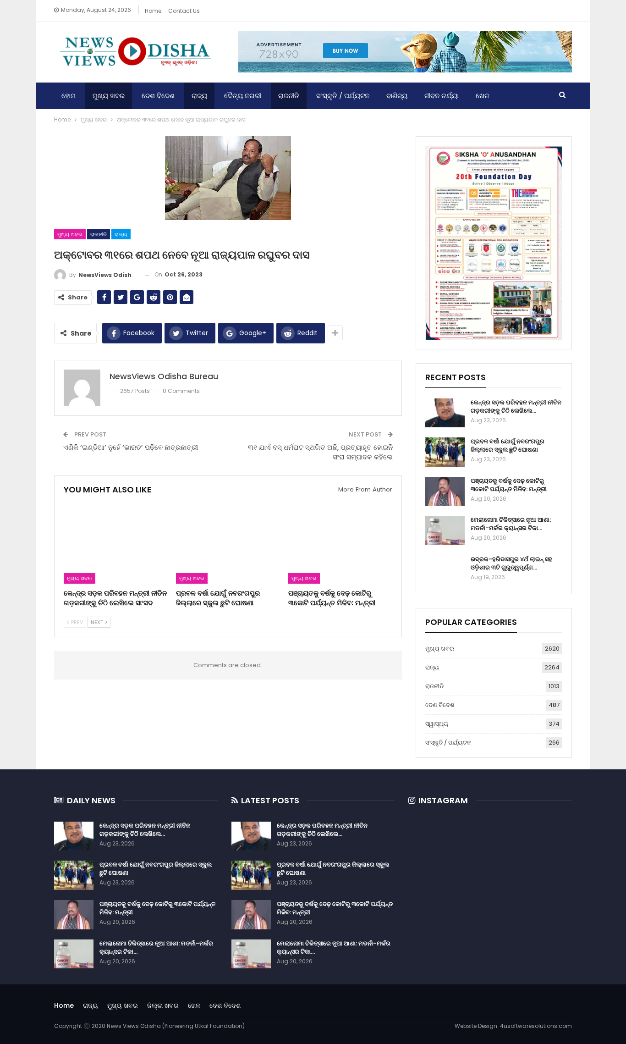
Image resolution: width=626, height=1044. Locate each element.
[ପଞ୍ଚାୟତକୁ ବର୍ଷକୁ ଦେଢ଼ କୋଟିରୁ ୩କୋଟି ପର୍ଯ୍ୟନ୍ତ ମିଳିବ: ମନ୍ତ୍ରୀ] (340, 547)
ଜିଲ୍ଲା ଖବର (163, 1005)
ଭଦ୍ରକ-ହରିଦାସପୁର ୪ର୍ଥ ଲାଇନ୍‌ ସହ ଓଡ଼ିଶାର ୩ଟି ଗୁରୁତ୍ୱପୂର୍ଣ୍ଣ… (511, 563)
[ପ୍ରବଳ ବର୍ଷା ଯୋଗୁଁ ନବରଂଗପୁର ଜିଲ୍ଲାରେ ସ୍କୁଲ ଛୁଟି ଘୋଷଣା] (228, 547)
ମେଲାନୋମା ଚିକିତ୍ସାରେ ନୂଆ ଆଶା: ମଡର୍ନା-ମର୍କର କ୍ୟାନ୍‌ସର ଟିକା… (511, 523)
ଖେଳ (482, 95)
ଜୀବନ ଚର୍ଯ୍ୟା (441, 95)
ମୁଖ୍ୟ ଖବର (109, 95)
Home (153, 11)
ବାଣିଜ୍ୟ (396, 95)
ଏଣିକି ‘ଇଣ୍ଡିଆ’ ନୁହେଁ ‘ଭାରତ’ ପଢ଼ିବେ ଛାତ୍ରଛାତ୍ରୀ (130, 447)
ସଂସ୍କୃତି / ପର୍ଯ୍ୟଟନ (342, 95)
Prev (76, 622)
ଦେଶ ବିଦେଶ (158, 95)
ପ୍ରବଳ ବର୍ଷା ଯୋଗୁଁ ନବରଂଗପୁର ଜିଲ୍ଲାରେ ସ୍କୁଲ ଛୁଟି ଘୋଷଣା (507, 445)
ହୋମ (68, 95)
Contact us (184, 11)
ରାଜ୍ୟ (199, 95)
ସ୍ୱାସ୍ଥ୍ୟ (436, 723)
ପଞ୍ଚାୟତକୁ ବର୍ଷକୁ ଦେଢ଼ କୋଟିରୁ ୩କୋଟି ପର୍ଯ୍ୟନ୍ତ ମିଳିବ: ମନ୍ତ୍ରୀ (509, 484)
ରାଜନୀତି (288, 95)
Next (97, 622)
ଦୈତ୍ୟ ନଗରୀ (242, 95)
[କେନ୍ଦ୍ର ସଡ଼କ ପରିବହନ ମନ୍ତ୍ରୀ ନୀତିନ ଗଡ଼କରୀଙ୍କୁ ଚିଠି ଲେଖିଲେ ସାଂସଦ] (116, 547)
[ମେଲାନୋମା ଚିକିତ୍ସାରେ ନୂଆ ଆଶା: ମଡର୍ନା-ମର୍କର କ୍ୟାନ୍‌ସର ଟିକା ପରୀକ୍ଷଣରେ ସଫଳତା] (445, 530)
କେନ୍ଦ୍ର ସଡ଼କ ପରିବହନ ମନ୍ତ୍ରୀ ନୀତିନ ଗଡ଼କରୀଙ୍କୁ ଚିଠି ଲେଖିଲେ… (516, 406)
